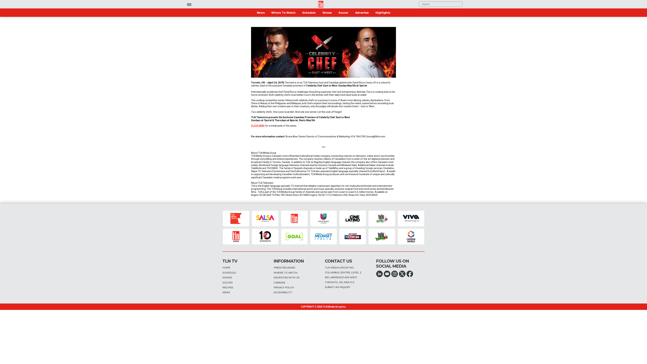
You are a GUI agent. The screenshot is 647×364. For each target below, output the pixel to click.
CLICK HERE (257, 125)
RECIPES (227, 287)
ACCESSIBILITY (283, 292)
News (261, 12)
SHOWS (227, 277)
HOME (226, 267)
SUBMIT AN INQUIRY (337, 287)
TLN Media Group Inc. (334, 306)
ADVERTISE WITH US (286, 277)
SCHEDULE (229, 272)
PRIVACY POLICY (284, 287)
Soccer (343, 12)
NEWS (226, 292)
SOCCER (227, 282)
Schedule (309, 12)
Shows (327, 12)
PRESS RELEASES (284, 267)
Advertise (362, 12)
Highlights (383, 12)
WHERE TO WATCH (286, 272)
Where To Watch (283, 12)
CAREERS (279, 282)
